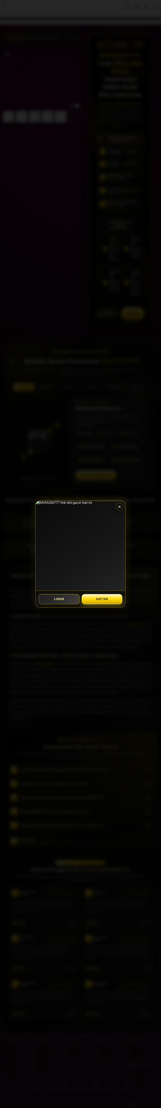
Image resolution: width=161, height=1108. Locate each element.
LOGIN (59, 599)
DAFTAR (102, 599)
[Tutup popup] (119, 506)
